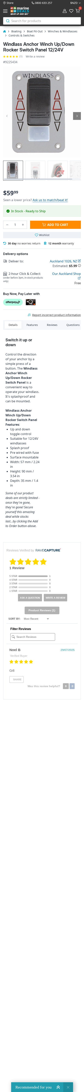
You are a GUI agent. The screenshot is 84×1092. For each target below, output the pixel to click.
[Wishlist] (71, 11)
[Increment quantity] (23, 225)
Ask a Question (30, 597)
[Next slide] (77, 116)
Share (17, 679)
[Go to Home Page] (4, 31)
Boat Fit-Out (35, 31)
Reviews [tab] (52, 325)
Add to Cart (57, 225)
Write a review (35, 56)
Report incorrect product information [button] (56, 315)
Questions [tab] (73, 325)
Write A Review (55, 597)
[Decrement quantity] (7, 225)
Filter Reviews (20, 629)
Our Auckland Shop (66, 274)
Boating (16, 31)
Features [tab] (32, 325)
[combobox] (42, 21)
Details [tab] (13, 325)
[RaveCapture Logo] (47, 550)
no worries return (24, 243)
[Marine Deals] (24, 11)
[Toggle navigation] (6, 11)
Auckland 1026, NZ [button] (64, 261)
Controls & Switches (22, 35)
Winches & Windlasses (62, 31)
